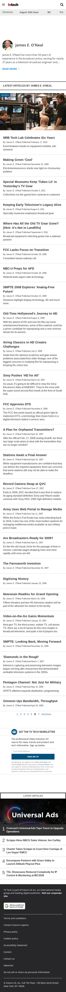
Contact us (9, 958)
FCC (62, 12)
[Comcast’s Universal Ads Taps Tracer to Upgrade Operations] (33, 817)
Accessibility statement (15, 945)
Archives (46, 714)
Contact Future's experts (16, 925)
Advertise (8, 965)
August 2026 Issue (29, 12)
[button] (3, 4)
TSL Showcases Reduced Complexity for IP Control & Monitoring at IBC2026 (31, 874)
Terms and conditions (15, 918)
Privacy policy (10, 931)
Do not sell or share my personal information (27, 972)
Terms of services (41, 762)
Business (5, 95)
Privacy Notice (44, 764)
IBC (49, 12)
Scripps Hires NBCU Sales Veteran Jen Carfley (33, 840)
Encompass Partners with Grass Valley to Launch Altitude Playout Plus (30, 862)
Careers (8, 951)
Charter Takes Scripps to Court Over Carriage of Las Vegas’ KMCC (34, 851)
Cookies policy (11, 938)
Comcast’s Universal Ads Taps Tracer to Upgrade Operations (35, 830)
